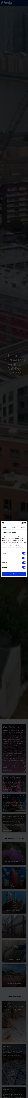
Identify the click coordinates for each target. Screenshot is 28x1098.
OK (14, 574)
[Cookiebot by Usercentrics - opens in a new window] (20, 523)
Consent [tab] (5, 527)
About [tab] (23, 527)
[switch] (24, 558)
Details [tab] (14, 527)
